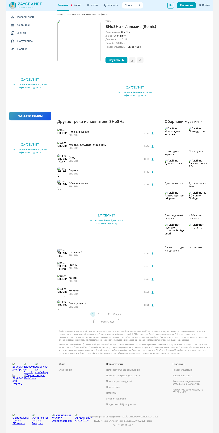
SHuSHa (125, 32)
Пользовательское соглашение (123, 370)
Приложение (113, 387)
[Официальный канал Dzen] (83, 417)
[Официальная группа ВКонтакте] (22, 417)
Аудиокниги (110, 5)
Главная (63, 5)
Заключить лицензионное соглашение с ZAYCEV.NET (187, 382)
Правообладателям (183, 370)
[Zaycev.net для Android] (28, 367)
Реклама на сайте (182, 375)
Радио (77, 5)
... (104, 314)
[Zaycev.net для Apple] (17, 367)
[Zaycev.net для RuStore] (17, 379)
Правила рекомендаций (119, 381)
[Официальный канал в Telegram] (42, 417)
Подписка (111, 393)
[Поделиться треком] (140, 60)
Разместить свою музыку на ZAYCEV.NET (188, 391)
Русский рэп (119, 35)
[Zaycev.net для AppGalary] (40, 367)
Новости (92, 5)
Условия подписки (116, 398)
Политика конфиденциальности (123, 375)
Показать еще (106, 321)
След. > (117, 314)
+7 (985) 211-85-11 (125, 425)
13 (109, 314)
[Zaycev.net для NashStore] (34, 379)
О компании (65, 370)
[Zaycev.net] (25, 5)
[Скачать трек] (152, 133)
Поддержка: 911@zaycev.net (121, 404)
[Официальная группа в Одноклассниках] (63, 417)
